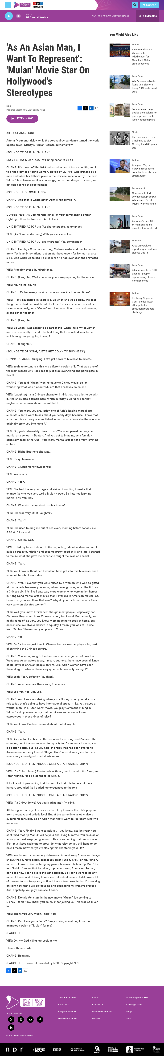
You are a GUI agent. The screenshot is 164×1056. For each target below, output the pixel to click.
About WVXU (64, 1004)
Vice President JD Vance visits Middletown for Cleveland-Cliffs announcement (142, 56)
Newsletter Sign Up (67, 1018)
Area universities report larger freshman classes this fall (144, 249)
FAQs (129, 1011)
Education (137, 240)
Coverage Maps (134, 1004)
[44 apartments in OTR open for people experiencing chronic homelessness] (120, 271)
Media (135, 132)
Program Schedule (67, 1011)
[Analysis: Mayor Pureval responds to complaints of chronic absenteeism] (120, 166)
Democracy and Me (101, 1011)
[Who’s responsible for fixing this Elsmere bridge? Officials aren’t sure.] (120, 82)
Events (95, 997)
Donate (151, 5)
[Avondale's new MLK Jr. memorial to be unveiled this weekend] (120, 222)
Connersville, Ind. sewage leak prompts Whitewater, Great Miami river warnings (144, 198)
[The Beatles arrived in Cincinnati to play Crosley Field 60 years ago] (120, 138)
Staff (128, 1018)
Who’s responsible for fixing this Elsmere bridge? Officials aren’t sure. (144, 86)
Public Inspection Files (137, 997)
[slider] (23, 16)
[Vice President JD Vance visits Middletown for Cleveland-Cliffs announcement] (120, 50)
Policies (96, 1018)
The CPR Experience (68, 997)
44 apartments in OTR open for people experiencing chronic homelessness (144, 275)
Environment (138, 188)
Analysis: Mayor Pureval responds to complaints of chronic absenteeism (144, 170)
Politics (135, 44)
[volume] (18, 16)
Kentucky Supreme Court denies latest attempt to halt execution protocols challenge (143, 305)
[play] (8, 16)
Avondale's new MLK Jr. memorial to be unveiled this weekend (144, 224)
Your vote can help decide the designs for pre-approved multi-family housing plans (144, 114)
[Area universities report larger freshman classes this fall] (120, 246)
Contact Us (97, 1004)
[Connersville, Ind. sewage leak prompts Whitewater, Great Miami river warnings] (120, 194)
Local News (137, 76)
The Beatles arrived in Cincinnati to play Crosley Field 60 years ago (144, 142)
